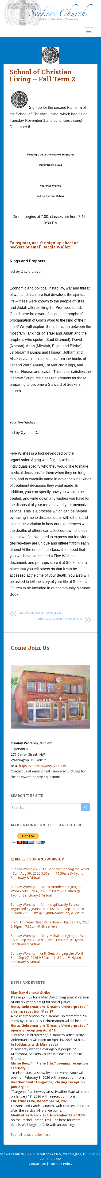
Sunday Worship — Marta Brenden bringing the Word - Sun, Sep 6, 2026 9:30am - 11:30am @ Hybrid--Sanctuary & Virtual (46, 891)
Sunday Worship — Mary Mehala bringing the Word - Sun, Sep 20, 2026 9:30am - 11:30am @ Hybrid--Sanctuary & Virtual (50, 939)
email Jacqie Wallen (50, 246)
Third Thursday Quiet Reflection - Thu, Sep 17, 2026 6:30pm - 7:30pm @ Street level (50, 924)
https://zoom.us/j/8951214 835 (42, 765)
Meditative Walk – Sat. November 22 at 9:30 (48, 1115)
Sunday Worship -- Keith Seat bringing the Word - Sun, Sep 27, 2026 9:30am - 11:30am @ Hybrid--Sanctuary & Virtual (48, 957)
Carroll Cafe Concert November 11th (58, 618)
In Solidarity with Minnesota (34, 1044)
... (72, 1002)
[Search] (85, 807)
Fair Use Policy (61, 1164)
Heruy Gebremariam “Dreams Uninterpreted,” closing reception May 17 (49, 1009)
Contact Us (38, 1164)
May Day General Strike (30, 992)
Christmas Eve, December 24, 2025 (39, 1101)
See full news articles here (30, 1134)
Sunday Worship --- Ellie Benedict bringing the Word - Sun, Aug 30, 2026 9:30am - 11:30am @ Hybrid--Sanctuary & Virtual (50, 873)
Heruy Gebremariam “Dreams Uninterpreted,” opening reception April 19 (49, 1027)
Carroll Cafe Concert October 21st (40, 612)
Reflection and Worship (39, 859)
